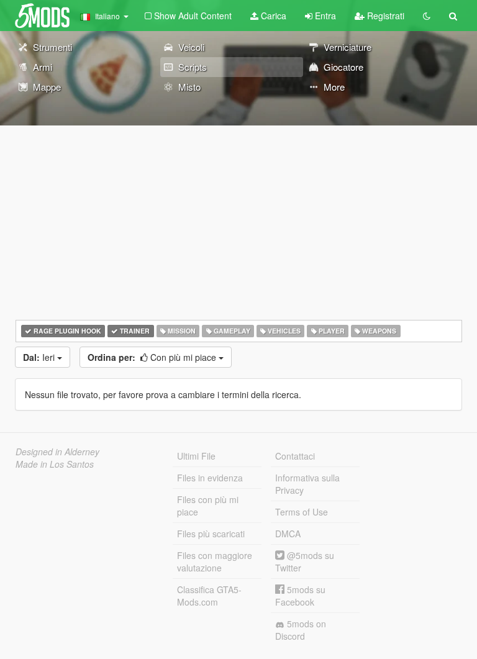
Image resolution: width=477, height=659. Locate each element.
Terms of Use (301, 512)
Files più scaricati (211, 533)
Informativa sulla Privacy (307, 483)
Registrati (384, 15)
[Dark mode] (427, 15)
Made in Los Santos (55, 464)
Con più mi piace (153, 357)
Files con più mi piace (207, 505)
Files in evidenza (210, 477)
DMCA (288, 533)
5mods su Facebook (300, 595)
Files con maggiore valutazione (214, 561)
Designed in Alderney (57, 451)
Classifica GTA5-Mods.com (209, 595)
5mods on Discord (300, 629)
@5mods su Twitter (304, 561)
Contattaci (295, 456)
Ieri (40, 357)
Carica (272, 15)
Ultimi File (196, 456)
